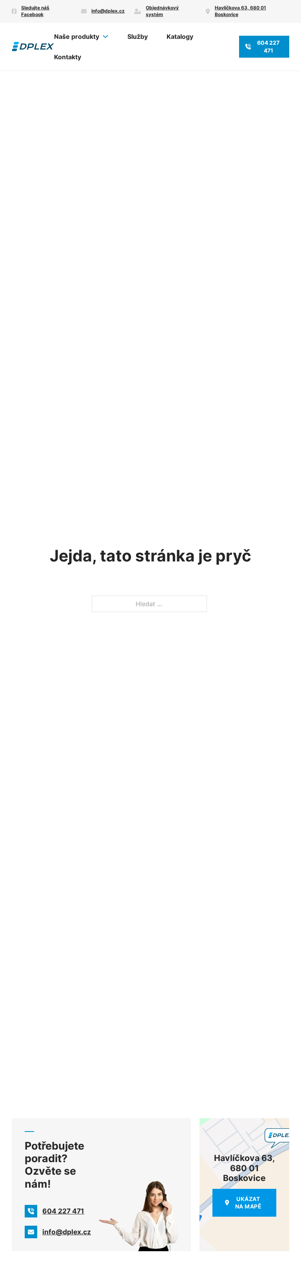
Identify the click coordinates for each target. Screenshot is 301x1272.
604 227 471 (268, 46)
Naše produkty (76, 36)
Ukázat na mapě (248, 1202)
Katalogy (180, 36)
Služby (137, 36)
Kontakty (67, 57)
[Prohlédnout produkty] (105, 36)
